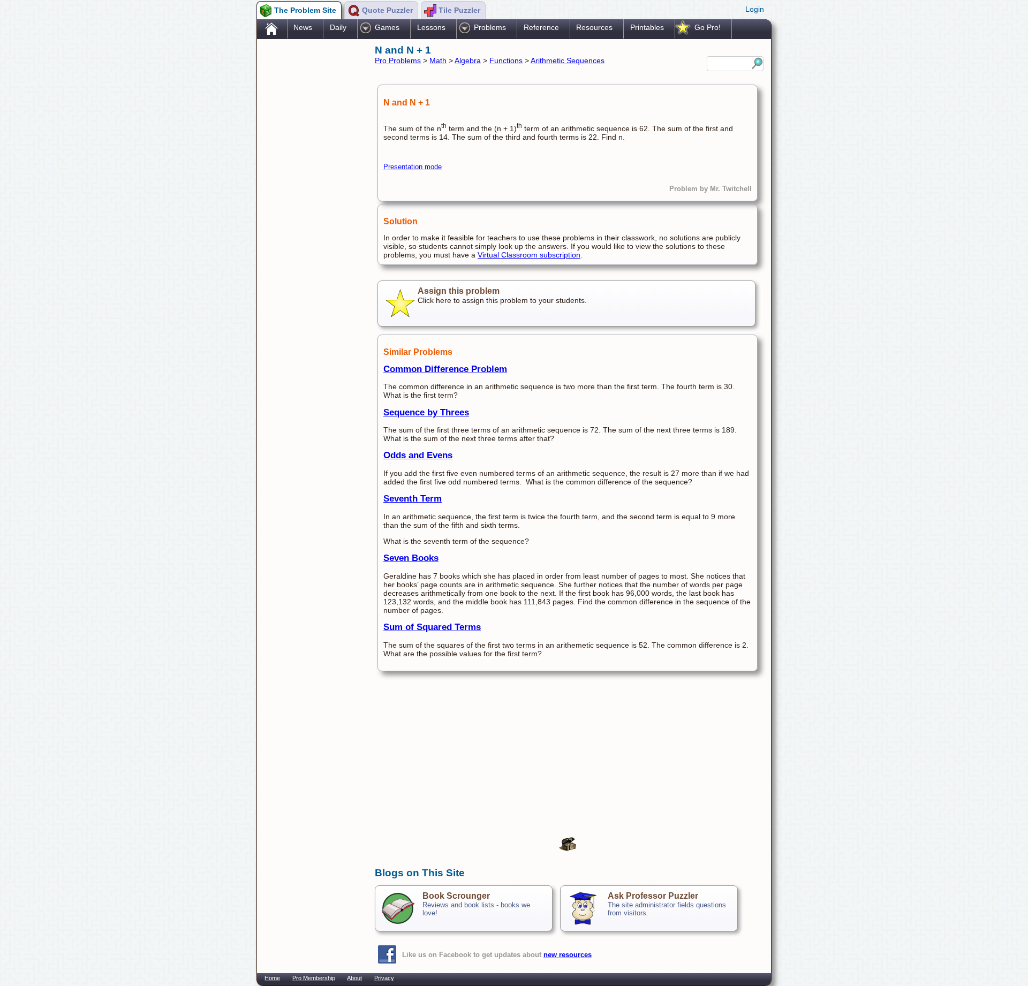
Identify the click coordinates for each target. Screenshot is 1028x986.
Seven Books (411, 558)
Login (754, 9)
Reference (541, 27)
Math (438, 60)
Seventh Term (412, 499)
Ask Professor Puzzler (653, 895)
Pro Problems (398, 60)
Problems (490, 27)
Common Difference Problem (445, 369)
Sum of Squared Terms (432, 627)
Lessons (431, 27)
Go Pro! (707, 27)
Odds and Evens (417, 455)
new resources (567, 955)
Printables (647, 27)
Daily (338, 27)
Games (387, 27)
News (302, 27)
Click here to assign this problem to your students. (502, 295)
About (354, 978)
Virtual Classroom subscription (529, 255)
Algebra (468, 60)
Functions (506, 60)
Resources (594, 27)
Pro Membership (313, 978)
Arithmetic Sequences (567, 60)
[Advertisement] (310, 210)
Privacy (384, 978)
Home (272, 978)
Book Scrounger (456, 895)
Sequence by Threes (426, 412)
